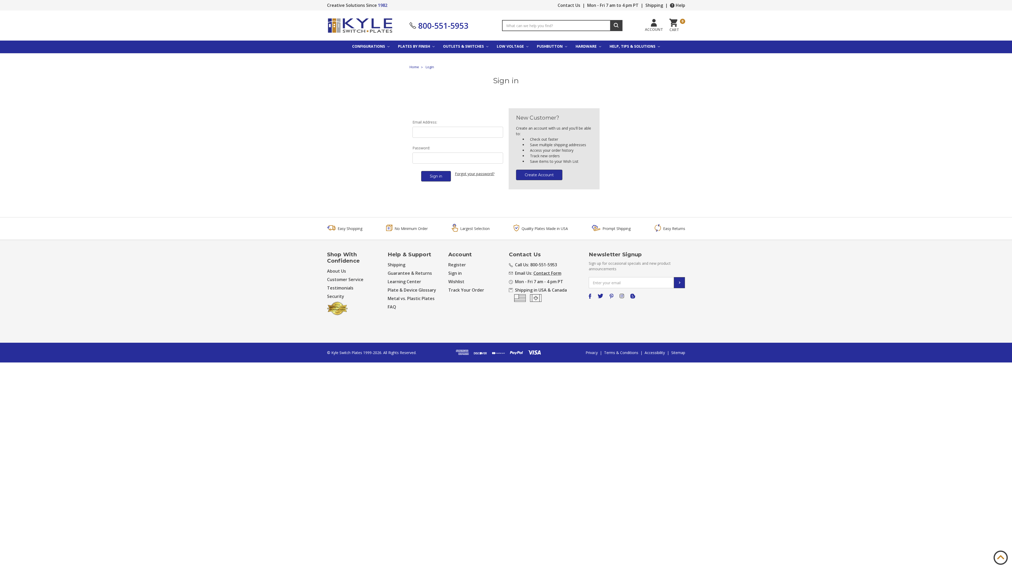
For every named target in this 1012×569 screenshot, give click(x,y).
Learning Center (404, 281)
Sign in (455, 273)
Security (335, 296)
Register (457, 265)
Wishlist (456, 281)
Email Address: (424, 122)
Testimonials (340, 288)
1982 (382, 5)
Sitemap (678, 352)
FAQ (392, 307)
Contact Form (547, 273)
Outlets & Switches (464, 46)
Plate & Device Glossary (412, 290)
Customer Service (345, 279)
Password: (421, 147)
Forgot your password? (474, 173)
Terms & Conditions (621, 352)
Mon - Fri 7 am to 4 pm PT (613, 5)
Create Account (539, 175)
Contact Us (569, 5)
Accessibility (655, 352)
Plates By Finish (414, 46)
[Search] (616, 25)
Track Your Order (466, 290)
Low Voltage (511, 46)
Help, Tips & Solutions (633, 46)
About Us (336, 271)
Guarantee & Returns (410, 273)
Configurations (369, 46)
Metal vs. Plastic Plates (411, 298)
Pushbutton (550, 46)
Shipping (654, 5)
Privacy (592, 352)
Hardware (587, 46)
